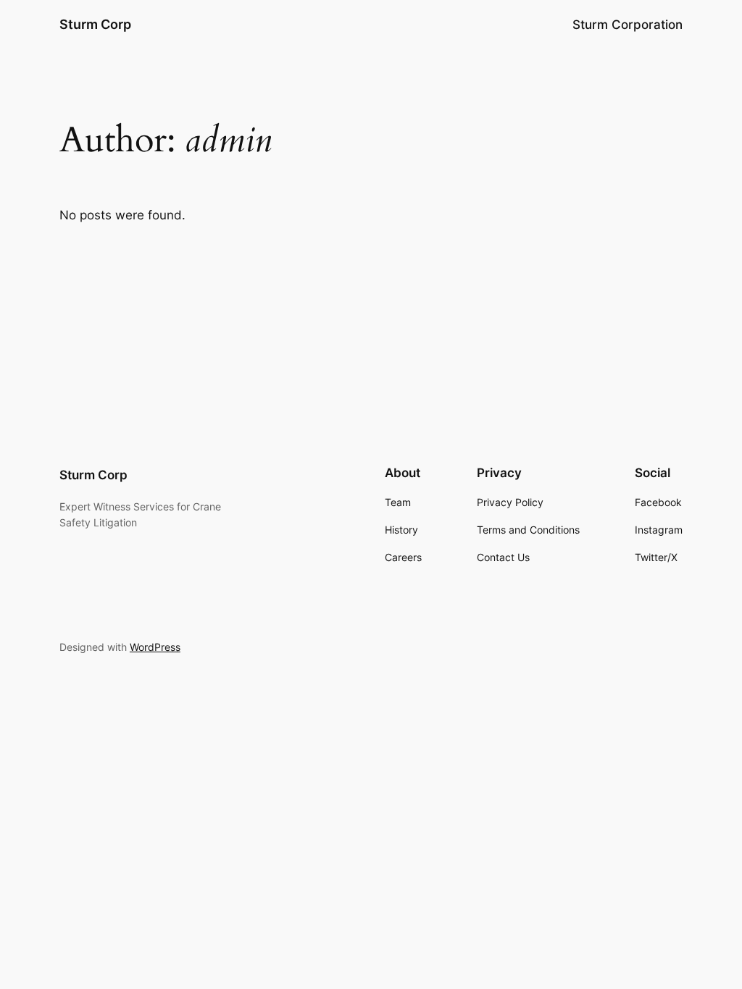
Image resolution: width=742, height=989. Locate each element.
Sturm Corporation (627, 24)
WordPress (155, 647)
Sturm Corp (95, 24)
